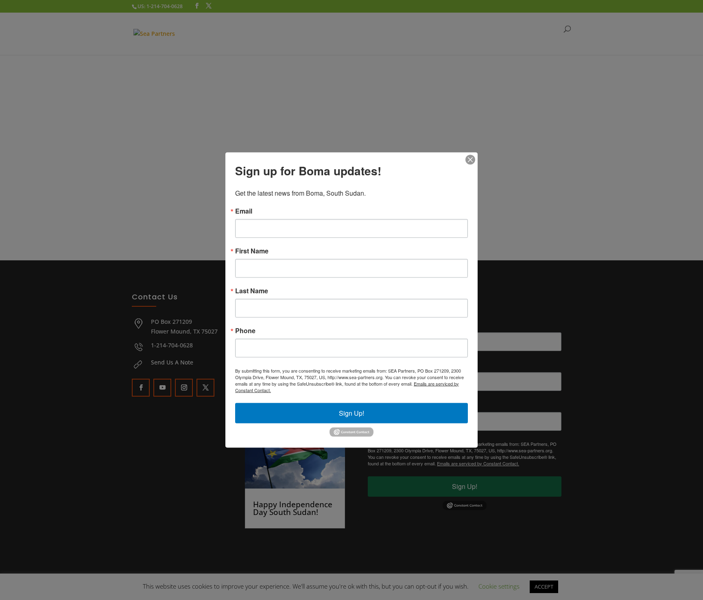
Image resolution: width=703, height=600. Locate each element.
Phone (245, 330)
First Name (252, 250)
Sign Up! (351, 412)
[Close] (470, 159)
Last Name (251, 290)
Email (243, 210)
